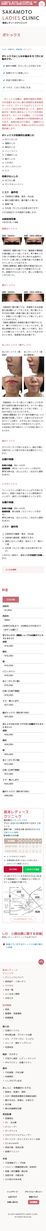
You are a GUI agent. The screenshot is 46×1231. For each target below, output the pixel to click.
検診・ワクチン (10, 1054)
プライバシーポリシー (34, 1192)
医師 (7, 1009)
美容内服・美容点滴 (14, 1147)
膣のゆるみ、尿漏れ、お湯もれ (19, 1100)
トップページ (12, 1192)
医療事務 (9, 1017)
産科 (5, 1068)
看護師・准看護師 (13, 1013)
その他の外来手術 (13, 1179)
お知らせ (10, 863)
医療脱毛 (9, 1118)
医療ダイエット (12, 1151)
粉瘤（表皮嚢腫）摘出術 (16, 1171)
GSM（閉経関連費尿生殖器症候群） (21, 1096)
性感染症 (9, 1047)
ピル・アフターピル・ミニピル (19, 1038)
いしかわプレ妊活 (13, 1080)
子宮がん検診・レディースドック (20, 1058)
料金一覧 (9, 989)
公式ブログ (12, 1197)
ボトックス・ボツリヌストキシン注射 (22, 1139)
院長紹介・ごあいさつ (15, 981)
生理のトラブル (12, 1030)
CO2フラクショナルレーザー (18, 1134)
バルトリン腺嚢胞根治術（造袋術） (21, 1167)
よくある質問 (10, 569)
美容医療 (19, 49)
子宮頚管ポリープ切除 (15, 1162)
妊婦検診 (9, 1076)
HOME (4, 49)
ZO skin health (12, 1143)
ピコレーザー (11, 1126)
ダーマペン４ (11, 1130)
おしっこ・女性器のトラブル (17, 1087)
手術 (5, 1158)
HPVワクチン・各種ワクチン (18, 1062)
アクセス (9, 985)
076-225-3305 (19, 820)
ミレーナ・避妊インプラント (18, 1043)
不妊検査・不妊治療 (14, 1072)
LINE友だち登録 (32, 869)
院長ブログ (33, 1197)
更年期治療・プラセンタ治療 (18, 1034)
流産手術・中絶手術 (14, 1175)
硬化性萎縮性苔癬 (13, 1108)
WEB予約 (13, 869)
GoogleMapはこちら (23, 918)
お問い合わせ (12, 1202)
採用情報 (33, 1202)
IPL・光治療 (10, 1122)
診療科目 (11, 49)
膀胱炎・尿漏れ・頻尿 (15, 1091)
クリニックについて (14, 977)
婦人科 (6, 1026)
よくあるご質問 (12, 994)
